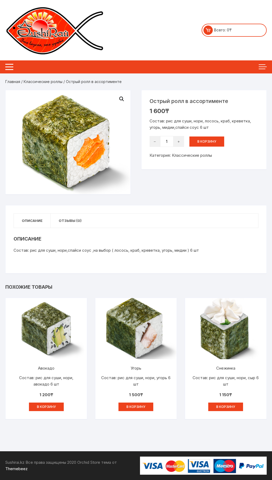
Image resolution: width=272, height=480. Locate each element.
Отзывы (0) (70, 220)
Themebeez (16, 468)
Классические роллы (43, 81)
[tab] (32, 221)
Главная (12, 81)
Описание (32, 220)
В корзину (206, 141)
